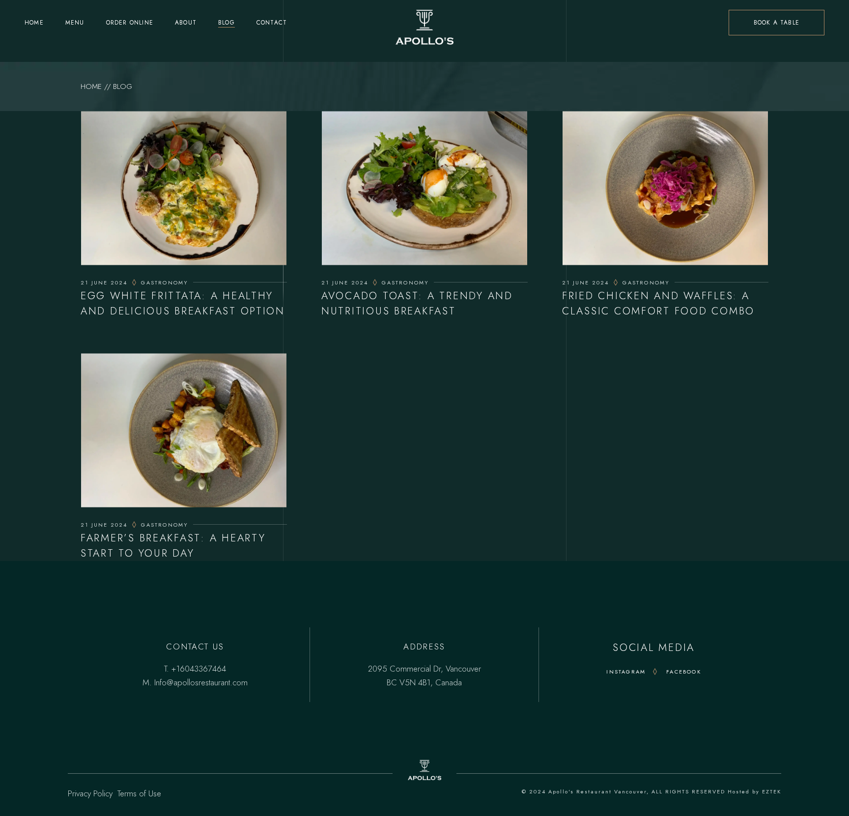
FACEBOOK (683, 671)
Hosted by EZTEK (754, 791)
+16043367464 (198, 669)
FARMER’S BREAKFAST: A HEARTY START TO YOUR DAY (173, 546)
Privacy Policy (90, 793)
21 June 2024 (104, 282)
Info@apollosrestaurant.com (201, 682)
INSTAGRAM (626, 671)
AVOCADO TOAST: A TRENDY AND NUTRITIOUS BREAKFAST (417, 303)
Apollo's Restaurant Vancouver (597, 791)
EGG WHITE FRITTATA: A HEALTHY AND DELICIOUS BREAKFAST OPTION (183, 303)
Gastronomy (164, 282)
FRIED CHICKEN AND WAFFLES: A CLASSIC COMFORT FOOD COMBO (658, 303)
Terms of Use (139, 793)
